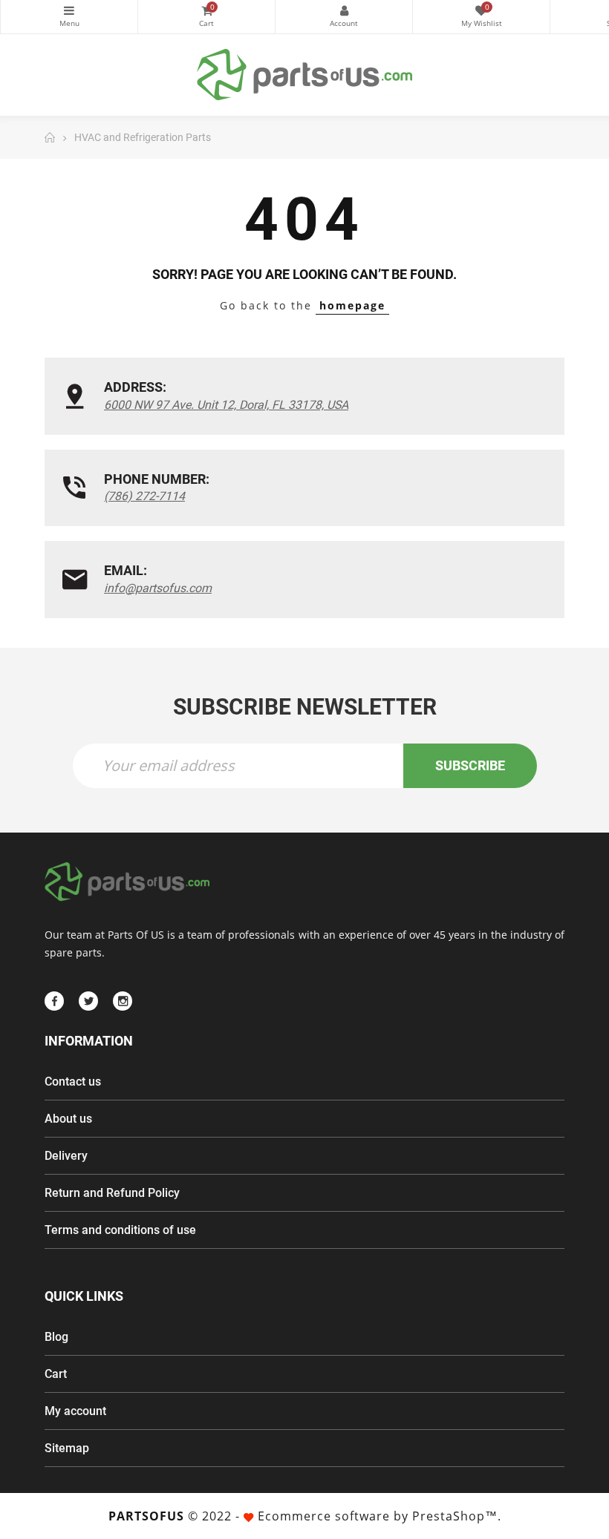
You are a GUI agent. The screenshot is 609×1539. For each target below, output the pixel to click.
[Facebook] (54, 1001)
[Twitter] (88, 1001)
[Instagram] (122, 1001)
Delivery (66, 1156)
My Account (344, 16)
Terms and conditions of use (120, 1230)
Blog (56, 1337)
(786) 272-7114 (144, 496)
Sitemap (67, 1448)
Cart (56, 1374)
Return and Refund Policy (112, 1193)
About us (68, 1119)
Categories (69, 16)
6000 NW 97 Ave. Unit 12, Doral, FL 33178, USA (226, 405)
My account (75, 1411)
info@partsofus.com (158, 588)
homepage (352, 305)
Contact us (73, 1081)
